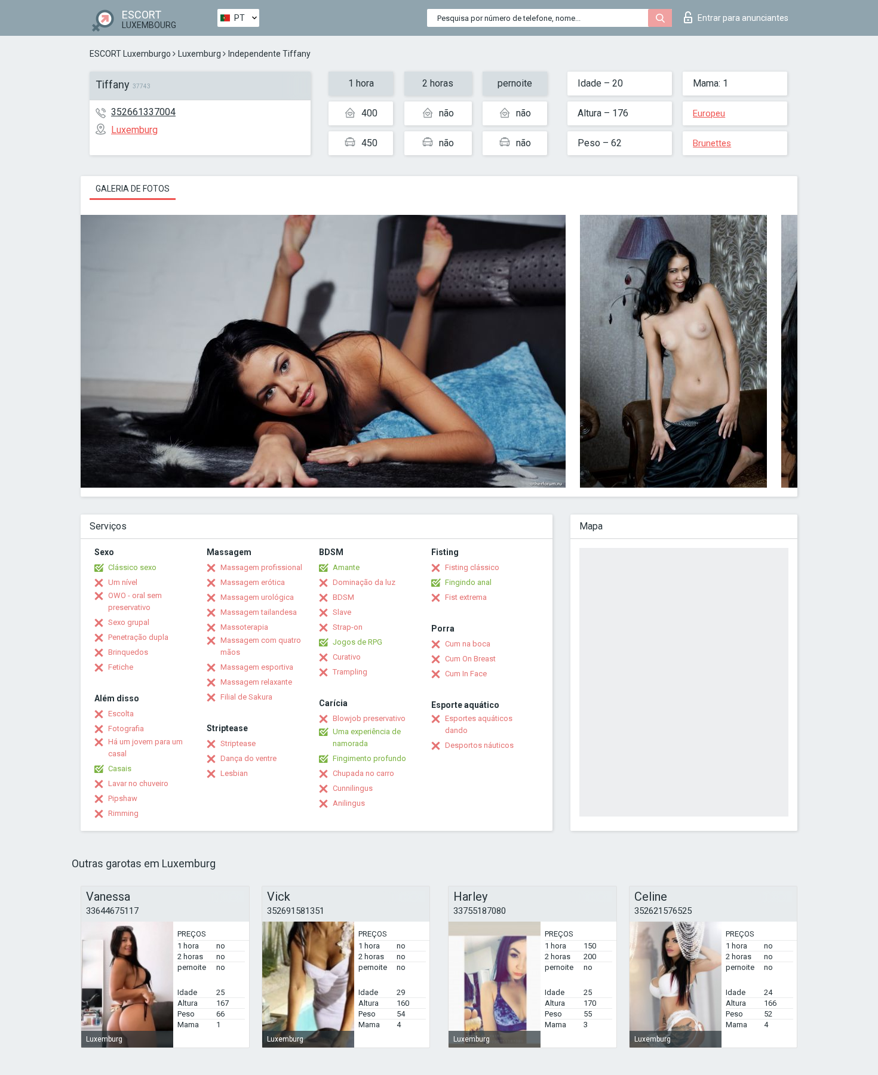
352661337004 (143, 112)
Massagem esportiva (256, 667)
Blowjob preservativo (369, 718)
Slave (342, 612)
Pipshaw (122, 798)
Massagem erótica (252, 582)
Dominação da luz (364, 582)
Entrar (743, 18)
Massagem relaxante (256, 681)
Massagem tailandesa (258, 612)
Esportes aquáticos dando (478, 724)
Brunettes (712, 143)
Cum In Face (466, 673)
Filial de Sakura (246, 696)
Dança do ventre (248, 758)
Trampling (350, 671)
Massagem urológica (257, 597)
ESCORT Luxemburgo (130, 53)
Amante (346, 567)
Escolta (121, 713)
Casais (119, 768)
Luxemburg (199, 53)
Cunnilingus (353, 788)
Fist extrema (466, 597)
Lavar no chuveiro (138, 783)
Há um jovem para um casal (145, 747)
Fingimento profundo (369, 758)
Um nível (122, 582)
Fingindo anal (468, 582)
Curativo (347, 656)
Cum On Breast (470, 658)
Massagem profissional (261, 567)
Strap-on (348, 627)
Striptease (238, 743)
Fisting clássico (472, 567)
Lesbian (234, 773)
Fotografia (126, 728)
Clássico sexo (132, 567)
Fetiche (120, 667)
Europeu (709, 113)
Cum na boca (467, 643)
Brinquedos (128, 652)
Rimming (123, 813)
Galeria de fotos (133, 188)
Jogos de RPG (357, 641)
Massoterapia (244, 627)
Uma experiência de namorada (367, 737)
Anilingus (349, 803)
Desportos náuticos (479, 745)
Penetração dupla (138, 637)
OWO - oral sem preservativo (135, 601)
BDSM (343, 597)
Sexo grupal (128, 622)
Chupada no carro (363, 773)
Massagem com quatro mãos (260, 646)
